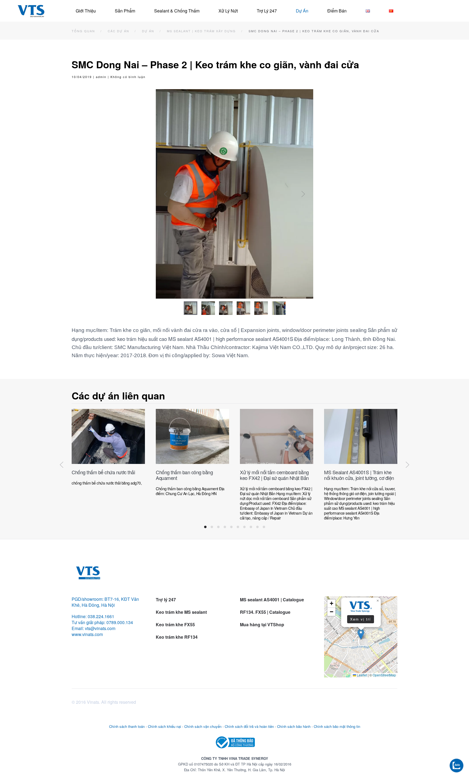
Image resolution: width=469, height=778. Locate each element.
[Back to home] (31, 11)
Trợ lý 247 (267, 11)
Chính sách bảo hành (293, 726)
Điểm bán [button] (337, 11)
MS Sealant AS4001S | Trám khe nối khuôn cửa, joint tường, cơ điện (359, 475)
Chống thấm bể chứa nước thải (103, 472)
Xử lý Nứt (228, 11)
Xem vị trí (360, 619)
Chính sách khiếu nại (164, 726)
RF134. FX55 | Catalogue (265, 612)
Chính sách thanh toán (127, 726)
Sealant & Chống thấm (176, 11)
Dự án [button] (302, 11)
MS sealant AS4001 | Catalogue (272, 599)
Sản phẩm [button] (125, 11)
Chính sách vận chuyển (202, 726)
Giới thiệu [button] (86, 11)
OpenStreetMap (384, 675)
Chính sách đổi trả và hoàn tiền (249, 726)
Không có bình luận (127, 77)
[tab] (190, 308)
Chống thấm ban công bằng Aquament (184, 475)
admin (101, 77)
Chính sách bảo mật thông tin (337, 726)
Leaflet (361, 675)
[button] (165, 194)
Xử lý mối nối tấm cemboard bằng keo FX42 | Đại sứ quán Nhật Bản (274, 475)
